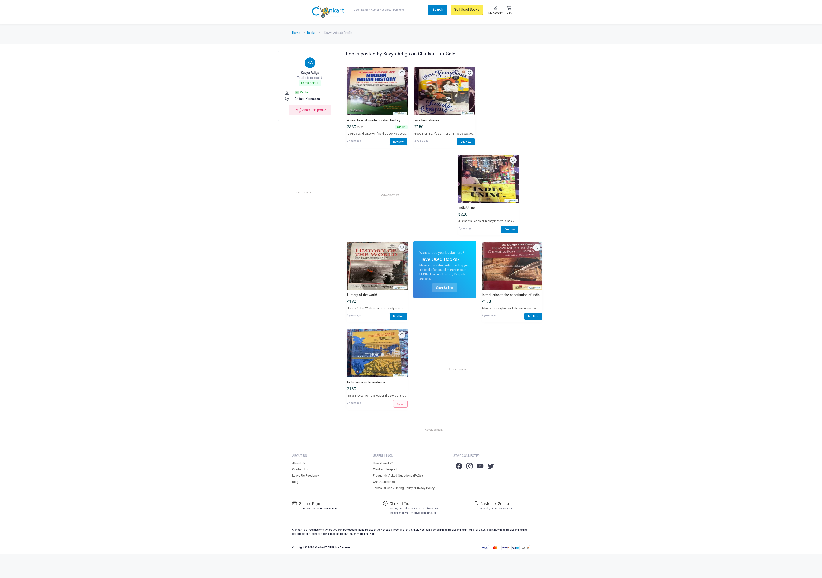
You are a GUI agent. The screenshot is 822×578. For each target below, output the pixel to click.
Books (311, 32)
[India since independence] (377, 353)
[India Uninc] (488, 179)
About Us (298, 463)
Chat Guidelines (384, 482)
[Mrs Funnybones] (444, 91)
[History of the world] (377, 266)
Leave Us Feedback (305, 476)
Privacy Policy (425, 488)
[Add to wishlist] (401, 72)
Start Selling (444, 287)
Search (437, 9)
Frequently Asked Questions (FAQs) (398, 476)
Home (296, 32)
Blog (295, 482)
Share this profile (314, 110)
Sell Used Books (466, 9)
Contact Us (300, 469)
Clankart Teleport (385, 469)
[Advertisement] (327, 192)
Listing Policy (404, 488)
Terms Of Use (382, 488)
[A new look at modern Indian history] (377, 91)
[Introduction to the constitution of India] (512, 266)
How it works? (383, 463)
